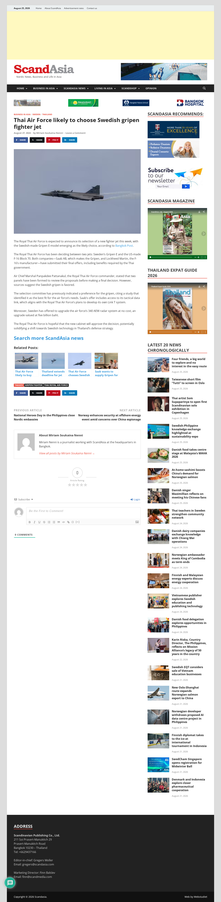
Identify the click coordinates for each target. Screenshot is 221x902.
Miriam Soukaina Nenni (49, 132)
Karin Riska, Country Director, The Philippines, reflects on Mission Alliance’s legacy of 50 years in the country (189, 647)
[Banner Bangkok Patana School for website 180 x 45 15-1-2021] (136, 105)
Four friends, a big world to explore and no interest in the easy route (189, 362)
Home (39, 8)
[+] (78, 522)
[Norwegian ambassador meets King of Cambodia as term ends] (158, 555)
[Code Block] (63, 522)
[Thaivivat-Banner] (83, 106)
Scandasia (40, 896)
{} (73, 522)
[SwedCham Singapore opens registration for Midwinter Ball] (158, 759)
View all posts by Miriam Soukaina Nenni (67, 453)
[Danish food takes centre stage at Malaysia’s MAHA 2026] (158, 450)
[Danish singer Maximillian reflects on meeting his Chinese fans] (158, 490)
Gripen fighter (33, 385)
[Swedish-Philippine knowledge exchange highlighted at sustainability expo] (158, 426)
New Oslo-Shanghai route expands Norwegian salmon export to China (185, 693)
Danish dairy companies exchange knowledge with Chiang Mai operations (188, 536)
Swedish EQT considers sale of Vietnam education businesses (187, 670)
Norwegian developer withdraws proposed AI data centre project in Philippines (188, 716)
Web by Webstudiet (196, 896)
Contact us (92, 8)
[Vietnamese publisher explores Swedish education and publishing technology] (158, 596)
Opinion (151, 88)
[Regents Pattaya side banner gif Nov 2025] (173, 137)
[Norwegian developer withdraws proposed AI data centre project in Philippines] (158, 712)
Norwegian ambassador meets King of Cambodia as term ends (188, 558)
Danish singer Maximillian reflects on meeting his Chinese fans (189, 493)
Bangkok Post (124, 246)
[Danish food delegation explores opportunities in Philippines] (158, 620)
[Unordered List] (53, 522)
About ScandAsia (53, 8)
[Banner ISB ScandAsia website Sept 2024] (164, 79)
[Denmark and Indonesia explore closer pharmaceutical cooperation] (158, 780)
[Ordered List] (49, 522)
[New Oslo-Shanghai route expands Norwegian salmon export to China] (158, 688)
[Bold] (29, 522)
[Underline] (39, 522)
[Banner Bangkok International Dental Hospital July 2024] (173, 157)
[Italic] (34, 522)
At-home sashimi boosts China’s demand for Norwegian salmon (188, 473)
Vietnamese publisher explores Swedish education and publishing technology (187, 600)
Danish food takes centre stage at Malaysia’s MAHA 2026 (189, 453)
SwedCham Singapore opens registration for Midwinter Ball (187, 762)
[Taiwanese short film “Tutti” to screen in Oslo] (158, 380)
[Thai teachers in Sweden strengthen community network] (158, 511)
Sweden (36, 114)
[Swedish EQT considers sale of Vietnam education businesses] (158, 667)
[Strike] (44, 522)
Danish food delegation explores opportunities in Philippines (189, 622)
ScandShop (129, 88)
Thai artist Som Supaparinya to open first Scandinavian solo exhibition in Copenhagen (189, 405)
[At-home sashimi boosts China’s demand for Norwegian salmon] (158, 470)
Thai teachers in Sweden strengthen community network (188, 514)
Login (136, 499)
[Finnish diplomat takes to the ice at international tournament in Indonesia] (158, 735)
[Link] (68, 522)
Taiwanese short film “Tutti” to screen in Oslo (188, 381)
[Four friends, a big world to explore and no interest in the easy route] (158, 359)
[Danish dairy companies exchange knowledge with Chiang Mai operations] (158, 531)
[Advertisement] (110, 35)
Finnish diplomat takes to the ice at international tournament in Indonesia (189, 740)
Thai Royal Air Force (56, 385)
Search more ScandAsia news (49, 338)
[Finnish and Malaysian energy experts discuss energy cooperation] (158, 575)
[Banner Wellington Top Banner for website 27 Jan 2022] (27, 105)
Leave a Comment (75, 132)
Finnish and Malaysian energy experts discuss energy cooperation (187, 578)
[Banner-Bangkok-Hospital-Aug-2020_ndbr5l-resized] (190, 105)
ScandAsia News (74, 88)
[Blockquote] (58, 522)
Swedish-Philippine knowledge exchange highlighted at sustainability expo (186, 431)
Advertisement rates (74, 8)
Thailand (47, 114)
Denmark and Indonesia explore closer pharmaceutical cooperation (188, 785)
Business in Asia (44, 88)
